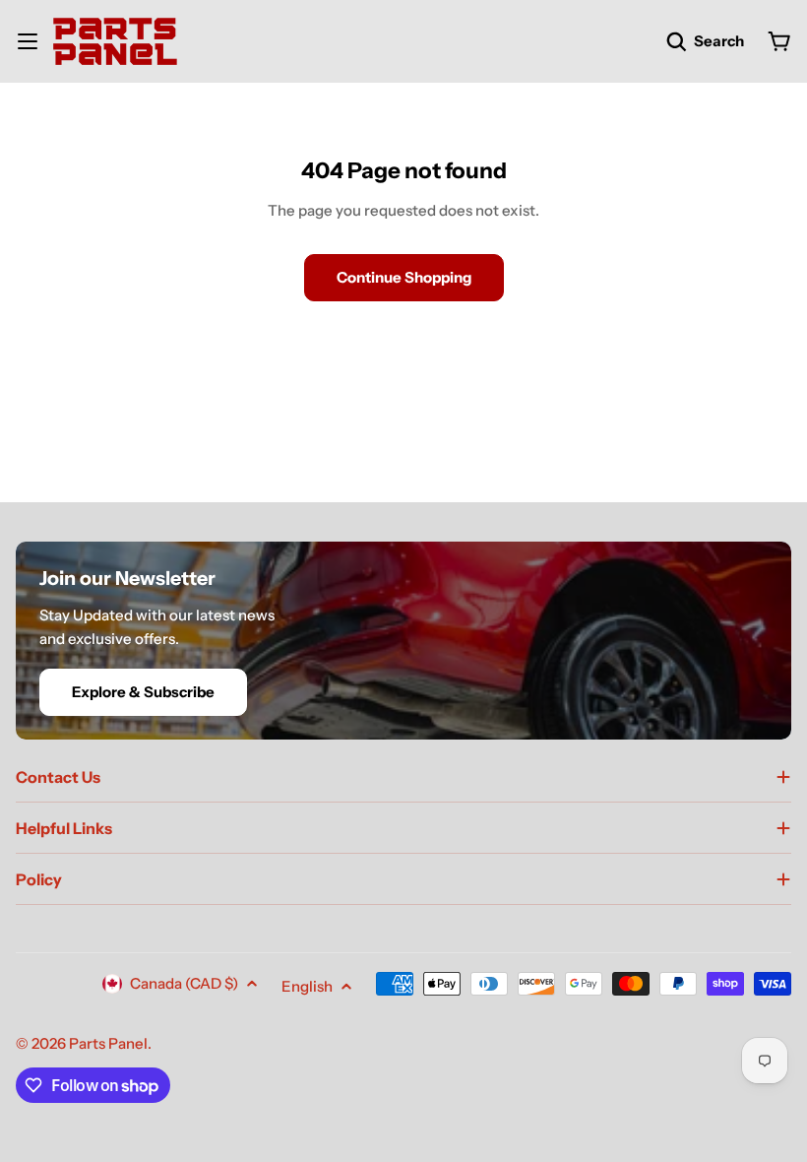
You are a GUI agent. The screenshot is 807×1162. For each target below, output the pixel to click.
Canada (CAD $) (184, 983)
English (307, 986)
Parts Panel (108, 1043)
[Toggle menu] (27, 41)
